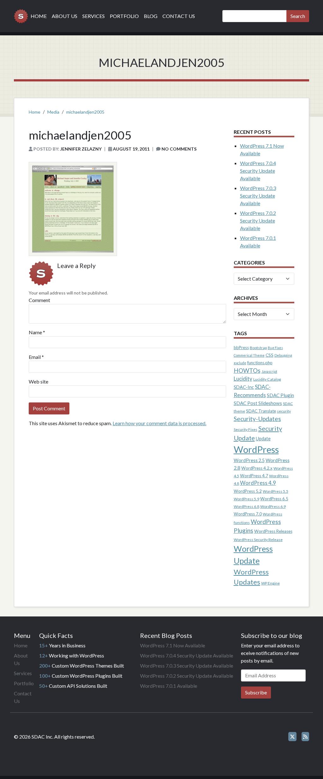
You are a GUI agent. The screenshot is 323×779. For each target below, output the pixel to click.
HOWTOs (247, 370)
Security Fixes (245, 429)
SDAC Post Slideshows (258, 403)
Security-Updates (257, 418)
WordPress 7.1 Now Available (172, 645)
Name (35, 332)
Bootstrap (258, 347)
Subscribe (256, 692)
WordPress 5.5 (275, 491)
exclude (240, 363)
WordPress (256, 449)
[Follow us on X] (292, 736)
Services (93, 16)
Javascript (269, 371)
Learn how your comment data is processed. (159, 423)
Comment (39, 300)
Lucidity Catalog (267, 379)
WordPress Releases (273, 531)
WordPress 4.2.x (257, 468)
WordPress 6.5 (274, 498)
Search (298, 16)
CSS (269, 355)
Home (39, 16)
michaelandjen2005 (85, 112)
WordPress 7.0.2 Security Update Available (258, 220)
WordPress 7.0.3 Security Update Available (258, 195)
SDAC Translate (261, 410)
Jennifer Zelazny (81, 149)
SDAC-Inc (244, 387)
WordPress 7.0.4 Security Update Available (258, 170)
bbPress (241, 347)
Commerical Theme (249, 355)
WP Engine (270, 583)
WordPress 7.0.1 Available (168, 686)
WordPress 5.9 (246, 499)
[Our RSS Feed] (305, 736)
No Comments (179, 149)
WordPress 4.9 (258, 483)
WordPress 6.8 (246, 506)
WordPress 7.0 (248, 513)
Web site (38, 381)
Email (35, 357)
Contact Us (178, 16)
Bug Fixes (275, 348)
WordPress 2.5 (249, 460)
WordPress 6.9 (273, 506)
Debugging (283, 355)
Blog (150, 16)
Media (53, 112)
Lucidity (243, 379)
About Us (64, 16)
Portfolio (124, 16)
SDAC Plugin (280, 395)
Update (263, 438)
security (284, 411)
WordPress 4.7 (254, 475)
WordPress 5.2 (248, 491)
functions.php (260, 362)
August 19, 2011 (131, 149)
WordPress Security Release (258, 539)
